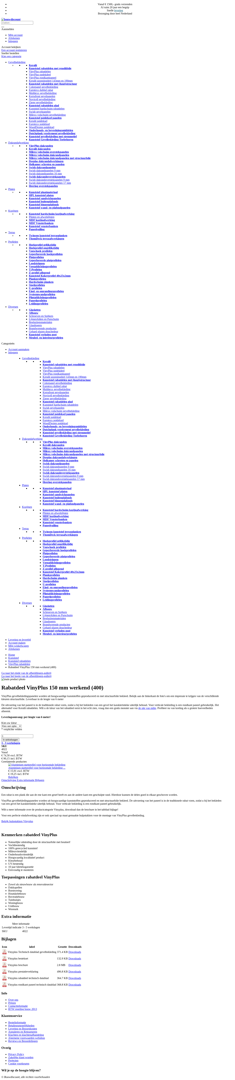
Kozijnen (13, 210)
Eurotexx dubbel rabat (41, 90)
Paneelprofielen (38, 300)
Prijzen (12, 1002)
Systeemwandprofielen (42, 294)
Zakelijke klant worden (20, 1057)
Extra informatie (26, 780)
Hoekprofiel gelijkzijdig (42, 244)
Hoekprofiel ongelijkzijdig (44, 247)
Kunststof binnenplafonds (44, 204)
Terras (11, 232)
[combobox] (17, 23)
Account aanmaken (18, 349)
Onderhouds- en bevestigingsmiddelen (51, 130)
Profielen (13, 241)
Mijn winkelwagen (18, 645)
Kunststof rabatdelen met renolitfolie (50, 68)
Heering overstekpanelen (43, 186)
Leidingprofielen (38, 303)
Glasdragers (35, 325)
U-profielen (35, 288)
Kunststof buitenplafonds (43, 201)
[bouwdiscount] (10, 19)
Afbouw (33, 312)
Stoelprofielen (37, 285)
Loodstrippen (37, 263)
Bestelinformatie (17, 1022)
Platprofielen (36, 257)
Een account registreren (14, 50)
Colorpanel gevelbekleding (43, 86)
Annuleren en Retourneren (22, 1031)
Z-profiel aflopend (39, 272)
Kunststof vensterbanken (43, 226)
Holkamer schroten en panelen (47, 164)
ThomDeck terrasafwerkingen (46, 238)
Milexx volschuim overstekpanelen (49, 151)
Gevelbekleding (16, 62)
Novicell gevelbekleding (42, 99)
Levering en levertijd (19, 639)
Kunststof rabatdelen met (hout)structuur (53, 83)
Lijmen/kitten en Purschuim (44, 319)
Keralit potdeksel (38, 121)
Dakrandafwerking (18, 142)
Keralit (33, 65)
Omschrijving (9, 780)
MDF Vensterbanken (41, 223)
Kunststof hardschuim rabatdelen (47, 108)
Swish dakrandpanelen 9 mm (44, 170)
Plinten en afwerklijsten (41, 216)
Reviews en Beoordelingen (23, 1041)
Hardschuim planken (41, 281)
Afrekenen (14, 38)
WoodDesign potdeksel (41, 127)
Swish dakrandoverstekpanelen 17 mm (50, 182)
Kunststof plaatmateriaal (43, 192)
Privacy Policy (16, 1054)
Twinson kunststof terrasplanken (48, 235)
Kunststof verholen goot (43, 334)
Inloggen (13, 41)
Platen (11, 189)
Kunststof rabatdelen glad (44, 105)
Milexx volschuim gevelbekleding (47, 114)
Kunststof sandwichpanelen (45, 198)
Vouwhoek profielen (40, 251)
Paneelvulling (37, 229)
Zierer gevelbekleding (41, 102)
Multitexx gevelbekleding (43, 93)
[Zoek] (2, 27)
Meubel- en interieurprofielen (46, 337)
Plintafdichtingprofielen (42, 297)
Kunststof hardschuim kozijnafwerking (51, 213)
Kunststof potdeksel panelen (45, 117)
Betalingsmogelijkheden (21, 1025)
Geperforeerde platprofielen (45, 260)
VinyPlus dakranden (41, 145)
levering (118, 10)
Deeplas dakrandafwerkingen (46, 161)
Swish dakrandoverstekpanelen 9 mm (49, 179)
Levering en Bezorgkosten (22, 1028)
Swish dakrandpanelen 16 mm (45, 173)
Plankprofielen (37, 278)
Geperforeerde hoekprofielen (46, 254)
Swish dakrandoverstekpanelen (47, 176)
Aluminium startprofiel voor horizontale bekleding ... (36, 767)
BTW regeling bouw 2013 (22, 1009)
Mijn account (15, 35)
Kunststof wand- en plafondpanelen (49, 207)
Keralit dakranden (40, 148)
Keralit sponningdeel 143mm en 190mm (51, 80)
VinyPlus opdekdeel (40, 74)
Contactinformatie (18, 1006)
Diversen (13, 306)
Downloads (74, 952)
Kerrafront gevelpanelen (42, 96)
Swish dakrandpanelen (42, 167)
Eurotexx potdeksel (39, 124)
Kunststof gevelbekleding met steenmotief (53, 136)
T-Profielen (35, 269)
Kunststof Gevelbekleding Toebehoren (51, 139)
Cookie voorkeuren (18, 1063)
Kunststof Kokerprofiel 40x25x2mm (50, 275)
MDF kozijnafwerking (42, 220)
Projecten (13, 1060)
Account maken (16, 642)
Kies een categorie (11, 56)
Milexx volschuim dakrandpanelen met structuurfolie (60, 158)
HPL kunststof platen (41, 195)
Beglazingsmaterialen (40, 322)
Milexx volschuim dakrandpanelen (49, 155)
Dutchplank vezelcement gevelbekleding (52, 133)
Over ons (13, 999)
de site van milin (147, 708)
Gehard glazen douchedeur (43, 331)
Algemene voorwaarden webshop (26, 1037)
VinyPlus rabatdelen (40, 71)
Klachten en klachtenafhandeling (26, 1034)
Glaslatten (35, 309)
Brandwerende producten (42, 328)
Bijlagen (39, 780)
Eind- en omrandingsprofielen (46, 291)
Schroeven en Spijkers (41, 316)
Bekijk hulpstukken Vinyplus (17, 821)
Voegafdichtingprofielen (43, 266)
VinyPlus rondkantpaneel (42, 77)
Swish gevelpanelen (40, 111)
